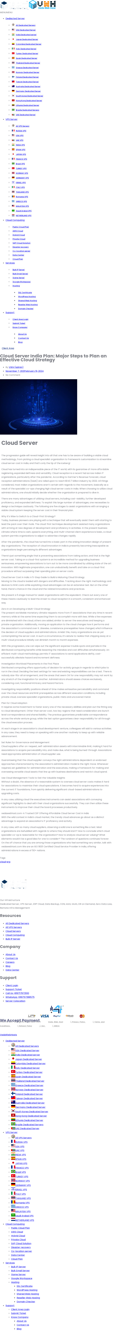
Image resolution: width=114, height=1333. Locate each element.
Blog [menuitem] (19, 1328)
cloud (3, 861)
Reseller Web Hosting (28, 304)
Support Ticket (14, 989)
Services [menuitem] (10, 1262)
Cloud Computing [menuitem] (15, 1224)
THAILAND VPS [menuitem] (23, 1198)
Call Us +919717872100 (17, 993)
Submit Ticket (19, 323)
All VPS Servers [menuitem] (23, 1137)
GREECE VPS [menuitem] (22, 1207)
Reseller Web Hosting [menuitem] (28, 1297)
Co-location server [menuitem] (21, 1251)
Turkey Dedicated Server (27, 53)
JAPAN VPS (21, 154)
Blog (20, 342)
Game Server (18, 277)
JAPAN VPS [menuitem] (21, 1163)
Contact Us (23, 338)
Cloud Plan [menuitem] (17, 1259)
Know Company (20, 327)
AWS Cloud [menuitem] (17, 1231)
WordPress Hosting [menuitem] (27, 1290)
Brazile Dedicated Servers (27, 110)
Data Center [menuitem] (18, 1255)
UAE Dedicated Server (25, 114)
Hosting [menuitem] (15, 1282)
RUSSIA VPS (21, 130)
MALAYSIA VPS (22, 206)
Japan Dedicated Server (27, 39)
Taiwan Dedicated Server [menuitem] (29, 1098)
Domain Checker (25, 308)
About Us (22, 334)
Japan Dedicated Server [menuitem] (28, 1059)
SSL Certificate (25, 292)
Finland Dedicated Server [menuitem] (29, 1094)
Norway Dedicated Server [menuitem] (29, 1089)
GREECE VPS (21, 201)
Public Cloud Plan (21, 227)
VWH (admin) (16, 367)
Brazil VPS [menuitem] (20, 1172)
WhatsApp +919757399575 (20, 997)
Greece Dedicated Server (27, 67)
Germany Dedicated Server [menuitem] (30, 1107)
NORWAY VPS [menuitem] (22, 1180)
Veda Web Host (55, 1022)
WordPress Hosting (27, 296)
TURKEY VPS (21, 168)
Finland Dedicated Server (27, 77)
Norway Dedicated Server (27, 72)
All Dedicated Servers (25, 25)
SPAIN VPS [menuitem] (20, 1159)
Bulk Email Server (20, 273)
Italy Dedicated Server (26, 49)
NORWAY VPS (22, 173)
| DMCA (56, 1026)
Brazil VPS (20, 163)
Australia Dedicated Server (28, 86)
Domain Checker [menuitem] (26, 1301)
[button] (6, 12)
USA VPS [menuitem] (19, 1146)
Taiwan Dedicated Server (27, 81)
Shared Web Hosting (27, 300)
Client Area (8, 348)
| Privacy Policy (78, 1022)
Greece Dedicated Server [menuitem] (29, 1085)
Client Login (12, 985)
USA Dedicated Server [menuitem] (27, 1050)
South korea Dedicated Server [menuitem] (31, 1111)
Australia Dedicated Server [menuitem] (30, 1102)
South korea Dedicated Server (29, 96)
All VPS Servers (22, 126)
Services (10, 263)
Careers (10, 962)
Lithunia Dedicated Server (27, 105)
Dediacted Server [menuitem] (15, 1040)
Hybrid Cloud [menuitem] (18, 1235)
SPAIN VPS (20, 149)
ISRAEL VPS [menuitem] (21, 1189)
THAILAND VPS (22, 192)
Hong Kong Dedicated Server (29, 100)
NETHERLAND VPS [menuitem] (24, 1220)
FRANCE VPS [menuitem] (22, 1167)
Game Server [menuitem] (18, 1274)
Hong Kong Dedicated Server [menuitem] (31, 1116)
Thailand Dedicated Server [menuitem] (29, 1081)
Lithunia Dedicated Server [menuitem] (29, 1120)
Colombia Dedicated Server (28, 44)
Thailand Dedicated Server (28, 63)
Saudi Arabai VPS (23, 211)
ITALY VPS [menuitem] (20, 1194)
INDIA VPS (20, 145)
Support (10, 312)
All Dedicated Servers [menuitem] (27, 1046)
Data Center (18, 255)
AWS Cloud (18, 231)
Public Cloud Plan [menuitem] (20, 1228)
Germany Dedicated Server (28, 91)
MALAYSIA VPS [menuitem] (23, 1211)
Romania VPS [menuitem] (22, 1202)
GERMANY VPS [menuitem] (23, 1185)
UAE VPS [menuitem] (19, 1150)
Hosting (16, 285)
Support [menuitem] (10, 1305)
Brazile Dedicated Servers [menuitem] (29, 1124)
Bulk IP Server (19, 269)
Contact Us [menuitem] (23, 1324)
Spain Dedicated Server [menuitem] (28, 1076)
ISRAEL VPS (21, 182)
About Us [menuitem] (22, 1321)
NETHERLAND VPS (23, 215)
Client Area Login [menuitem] (20, 1309)
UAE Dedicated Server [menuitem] (27, 1128)
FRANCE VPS (21, 159)
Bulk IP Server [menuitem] (18, 1266)
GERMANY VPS (22, 178)
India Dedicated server (26, 34)
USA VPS (19, 135)
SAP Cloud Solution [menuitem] (21, 1243)
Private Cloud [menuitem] (18, 1239)
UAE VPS (19, 140)
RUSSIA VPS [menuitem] (21, 1142)
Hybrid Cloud (19, 235)
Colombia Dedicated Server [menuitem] (30, 1063)
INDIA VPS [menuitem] (20, 1154)
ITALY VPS (20, 187)
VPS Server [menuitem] (12, 1132)
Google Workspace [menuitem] (21, 1278)
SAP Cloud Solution (21, 243)
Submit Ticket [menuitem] (18, 1313)
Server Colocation (15, 1001)
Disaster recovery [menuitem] (21, 1247)
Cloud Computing (15, 220)
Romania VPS (22, 196)
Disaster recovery (21, 247)
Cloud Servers (13, 931)
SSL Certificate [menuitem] (25, 1286)
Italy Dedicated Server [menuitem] (27, 1068)
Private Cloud (19, 239)
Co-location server (21, 251)
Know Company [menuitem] (20, 1317)
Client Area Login (20, 319)
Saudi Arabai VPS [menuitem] (24, 1215)
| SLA (42, 1026)
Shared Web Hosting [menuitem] (28, 1293)
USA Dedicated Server (26, 30)
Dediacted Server (15, 18)
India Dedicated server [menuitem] (27, 1054)
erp (8, 861)
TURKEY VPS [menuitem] (21, 1176)
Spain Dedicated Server (26, 58)
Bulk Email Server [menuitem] (20, 1270)
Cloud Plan (18, 259)
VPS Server (12, 119)
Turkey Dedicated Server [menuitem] (29, 1072)
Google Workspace (21, 281)
